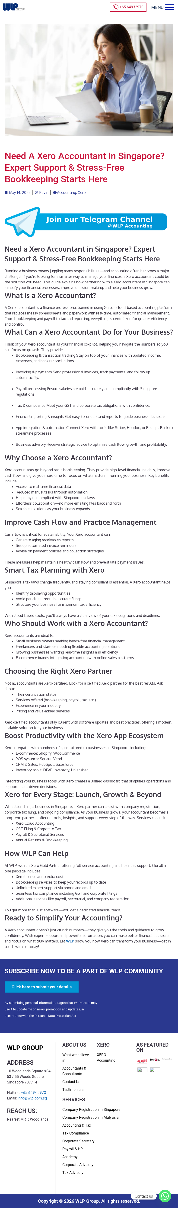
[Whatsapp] (165, 1196)
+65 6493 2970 (33, 1092)
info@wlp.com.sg (32, 1098)
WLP (70, 941)
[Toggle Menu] (169, 7)
